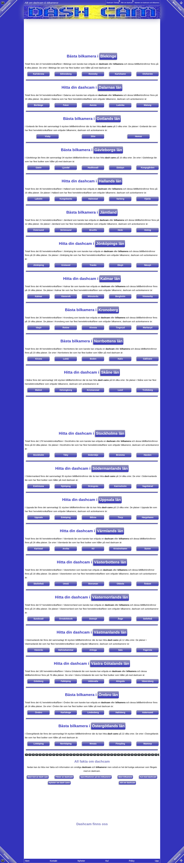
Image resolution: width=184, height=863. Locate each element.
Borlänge (38, 105)
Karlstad (38, 548)
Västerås (38, 650)
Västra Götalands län (110, 663)
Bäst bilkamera (125, 777)
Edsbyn (120, 167)
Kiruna (38, 359)
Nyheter (81, 861)
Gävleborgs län (108, 150)
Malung (147, 105)
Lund (120, 390)
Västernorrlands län (110, 597)
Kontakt (53, 861)
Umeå (66, 583)
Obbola (120, 583)
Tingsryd (120, 327)
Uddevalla (93, 681)
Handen (147, 455)
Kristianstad (93, 390)
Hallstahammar (65, 650)
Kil (93, 548)
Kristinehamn (120, 548)
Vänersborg (147, 681)
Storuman (93, 583)
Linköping (39, 743)
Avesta (93, 105)
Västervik (66, 296)
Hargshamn (147, 517)
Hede (120, 230)
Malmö (38, 390)
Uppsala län (110, 499)
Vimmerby (147, 296)
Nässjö (147, 265)
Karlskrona (38, 74)
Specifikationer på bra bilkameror (95, 777)
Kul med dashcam (148, 777)
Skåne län (110, 372)
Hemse (138, 136)
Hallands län (110, 181)
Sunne (147, 548)
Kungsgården (147, 167)
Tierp (120, 517)
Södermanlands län (110, 468)
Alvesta (93, 327)
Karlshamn (120, 74)
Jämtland (108, 212)
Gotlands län (108, 118)
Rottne (66, 327)
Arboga (93, 650)
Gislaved (65, 265)
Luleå (66, 359)
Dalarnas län (110, 87)
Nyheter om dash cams (59, 783)
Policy (131, 861)
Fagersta (147, 650)
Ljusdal (66, 167)
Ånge (120, 619)
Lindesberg (93, 712)
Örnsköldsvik (66, 619)
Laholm (38, 199)
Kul (107, 861)
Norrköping (66, 743)
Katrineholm (120, 486)
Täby (65, 455)
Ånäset (147, 583)
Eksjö (120, 265)
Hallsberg (120, 712)
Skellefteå (39, 583)
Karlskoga (66, 712)
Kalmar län (110, 278)
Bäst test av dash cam (38, 777)
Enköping (66, 517)
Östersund (38, 230)
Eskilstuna (38, 486)
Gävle (39, 167)
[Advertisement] (92, 34)
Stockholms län (110, 433)
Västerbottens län (110, 562)
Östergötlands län (108, 726)
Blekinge (108, 56)
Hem (27, 861)
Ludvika (120, 105)
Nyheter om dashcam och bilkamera (147, 2)
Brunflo (93, 230)
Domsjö (93, 619)
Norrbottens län (108, 341)
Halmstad (93, 199)
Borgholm (120, 296)
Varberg (120, 199)
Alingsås (120, 681)
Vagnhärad (147, 486)
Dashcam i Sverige (113, 2)
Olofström (147, 74)
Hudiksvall (93, 167)
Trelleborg (147, 390)
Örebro (38, 712)
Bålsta (93, 517)
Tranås (93, 265)
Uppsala (38, 517)
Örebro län (108, 694)
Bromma (120, 455)
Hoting (147, 230)
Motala (93, 743)
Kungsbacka (66, 199)
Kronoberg (108, 310)
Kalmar (38, 296)
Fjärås (147, 199)
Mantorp (147, 743)
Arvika (66, 548)
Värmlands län (110, 531)
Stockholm (38, 455)
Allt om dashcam (127, 783)
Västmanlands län (110, 632)
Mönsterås (93, 296)
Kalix (120, 359)
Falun (66, 105)
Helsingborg (66, 390)
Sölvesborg (66, 74)
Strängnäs (93, 486)
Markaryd (147, 327)
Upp (157, 861)
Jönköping (38, 265)
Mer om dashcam (127, 2)
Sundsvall (39, 619)
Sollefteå (147, 619)
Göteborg (38, 681)
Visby (47, 136)
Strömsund (65, 230)
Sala (120, 650)
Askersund (147, 712)
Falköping (66, 681)
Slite (93, 136)
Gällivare (147, 359)
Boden (93, 359)
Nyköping (66, 486)
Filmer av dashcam (64, 777)
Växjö (38, 327)
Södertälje (93, 455)
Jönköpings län (110, 243)
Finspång (120, 743)
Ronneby (93, 74)
